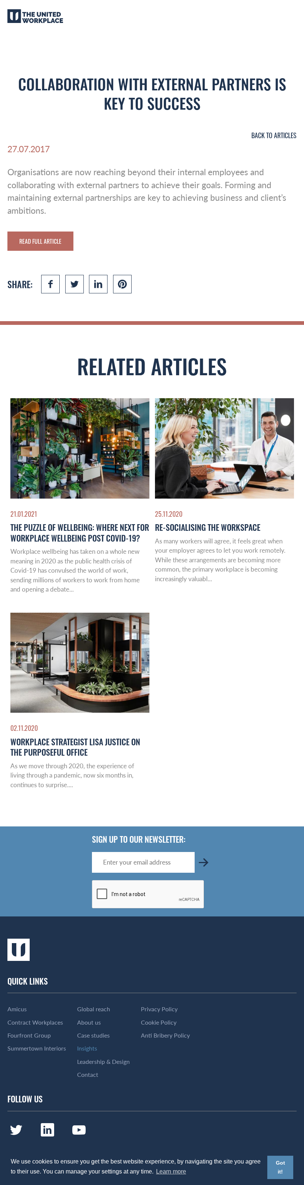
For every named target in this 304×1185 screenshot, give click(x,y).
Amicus (17, 1009)
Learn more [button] (171, 1171)
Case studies (93, 1035)
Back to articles (274, 135)
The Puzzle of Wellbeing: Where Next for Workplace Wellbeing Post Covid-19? (79, 532)
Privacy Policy (159, 1009)
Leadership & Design (103, 1062)
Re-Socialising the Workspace (207, 527)
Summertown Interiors (36, 1048)
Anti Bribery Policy (165, 1035)
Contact (87, 1075)
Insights (87, 1048)
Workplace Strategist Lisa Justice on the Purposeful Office (75, 747)
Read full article (40, 241)
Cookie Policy (158, 1022)
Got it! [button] (280, 1167)
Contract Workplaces (35, 1022)
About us (89, 1022)
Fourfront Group (29, 1035)
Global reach (93, 1009)
